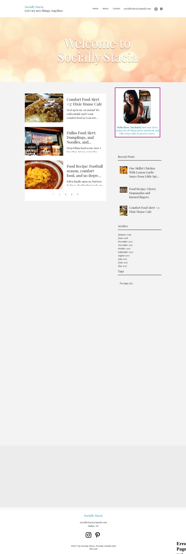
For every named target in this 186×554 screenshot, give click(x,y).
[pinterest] (161, 9)
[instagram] (156, 9)
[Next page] (77, 194)
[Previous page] (53, 194)
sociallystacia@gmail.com (137, 8)
